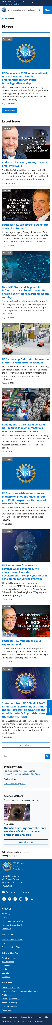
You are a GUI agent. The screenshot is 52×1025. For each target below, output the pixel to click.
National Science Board (12, 925)
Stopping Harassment (11, 999)
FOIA (46, 1017)
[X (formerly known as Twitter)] (10, 899)
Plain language (39, 1021)
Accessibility (26, 1021)
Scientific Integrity (9, 1006)
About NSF (6, 914)
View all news (26, 745)
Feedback (49, 709)
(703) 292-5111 (9, 885)
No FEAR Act (6, 1021)
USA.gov (16, 1021)
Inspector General (27, 1017)
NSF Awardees (8, 961)
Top (47, 842)
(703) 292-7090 (32, 774)
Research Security (9, 1002)
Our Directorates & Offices (13, 921)
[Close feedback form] (49, 702)
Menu (47, 10)
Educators (6, 973)
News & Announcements (12, 939)
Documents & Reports (11, 987)
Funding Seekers (9, 958)
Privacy (39, 1017)
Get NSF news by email (14, 783)
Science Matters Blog (11, 947)
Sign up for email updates (18, 892)
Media (4, 969)
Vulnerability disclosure (10, 1017)
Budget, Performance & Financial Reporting (20, 991)
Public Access (7, 995)
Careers (5, 917)
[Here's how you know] (26, 3)
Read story (10, 110)
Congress (6, 965)
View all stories (26, 842)
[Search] (39, 10)
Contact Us (6, 928)
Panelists (6, 976)
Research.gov (7, 1010)
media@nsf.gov (11, 774)
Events (5, 943)
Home (4, 18)
